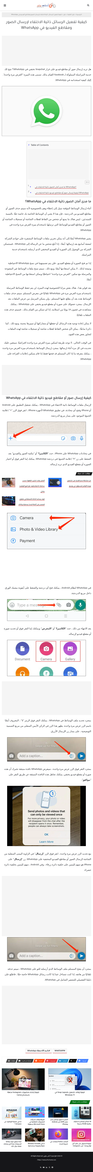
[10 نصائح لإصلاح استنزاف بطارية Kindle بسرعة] (81, 1113)
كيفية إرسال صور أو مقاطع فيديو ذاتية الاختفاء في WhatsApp (62, 193)
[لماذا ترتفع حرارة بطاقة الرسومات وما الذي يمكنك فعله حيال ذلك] (11, 1134)
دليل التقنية (71, 15)
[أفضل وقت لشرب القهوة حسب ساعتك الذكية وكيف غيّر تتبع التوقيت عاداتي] (8, 482)
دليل (64, 15)
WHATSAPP (59, 1051)
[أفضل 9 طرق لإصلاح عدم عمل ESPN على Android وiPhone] (58, 1112)
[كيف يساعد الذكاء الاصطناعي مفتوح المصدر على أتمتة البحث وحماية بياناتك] (8, 501)
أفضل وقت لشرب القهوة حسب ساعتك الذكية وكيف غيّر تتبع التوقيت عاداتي (32, 486)
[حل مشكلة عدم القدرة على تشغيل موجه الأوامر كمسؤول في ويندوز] (55, 482)
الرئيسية (79, 15)
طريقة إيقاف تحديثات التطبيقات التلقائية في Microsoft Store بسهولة (36, 1122)
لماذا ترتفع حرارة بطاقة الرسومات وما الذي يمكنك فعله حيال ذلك (12, 1144)
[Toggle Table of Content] (86, 182)
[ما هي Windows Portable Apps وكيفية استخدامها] (35, 1135)
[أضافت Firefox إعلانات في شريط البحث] (58, 1134)
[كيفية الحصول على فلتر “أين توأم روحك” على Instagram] (81, 1135)
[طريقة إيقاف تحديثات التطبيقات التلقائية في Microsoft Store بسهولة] (35, 1112)
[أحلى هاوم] (46, 5)
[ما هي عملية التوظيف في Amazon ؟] (11, 1113)
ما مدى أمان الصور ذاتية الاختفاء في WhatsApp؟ (55, 187)
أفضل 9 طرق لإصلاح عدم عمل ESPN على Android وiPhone (59, 1122)
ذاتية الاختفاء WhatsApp (38, 1051)
